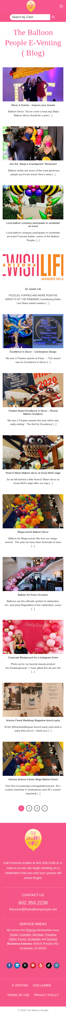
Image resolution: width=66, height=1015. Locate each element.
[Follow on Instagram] (56, 966)
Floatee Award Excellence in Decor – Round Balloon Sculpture (33, 412)
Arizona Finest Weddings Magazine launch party (33, 720)
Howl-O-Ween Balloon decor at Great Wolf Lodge (33, 473)
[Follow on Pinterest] (33, 966)
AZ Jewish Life (33, 289)
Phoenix (31, 930)
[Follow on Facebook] (9, 966)
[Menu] (61, 6)
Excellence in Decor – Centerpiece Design (33, 351)
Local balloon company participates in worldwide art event (33, 225)
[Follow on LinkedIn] (17, 966)
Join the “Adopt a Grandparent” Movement (33, 164)
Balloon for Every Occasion (33, 595)
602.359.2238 (45, 863)
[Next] (45, 808)
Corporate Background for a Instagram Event (33, 657)
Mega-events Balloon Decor (33, 532)
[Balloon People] (30, 6)
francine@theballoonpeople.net (33, 909)
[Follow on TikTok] (49, 966)
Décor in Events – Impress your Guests (33, 105)
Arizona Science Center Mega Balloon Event (33, 779)
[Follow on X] (25, 966)
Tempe (14, 934)
